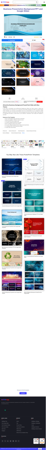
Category (3, 430)
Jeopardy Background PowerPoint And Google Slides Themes (11, 293)
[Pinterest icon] (14, 37)
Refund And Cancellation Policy (22, 432)
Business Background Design (31, 130)
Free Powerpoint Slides (6, 425)
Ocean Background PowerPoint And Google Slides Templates (11, 227)
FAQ (17, 423)
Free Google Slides (5, 423)
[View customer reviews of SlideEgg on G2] (42, 441)
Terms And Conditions (21, 426)
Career (32, 425)
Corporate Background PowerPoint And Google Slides (12, 205)
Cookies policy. (18, 449)
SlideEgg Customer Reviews (36, 428)
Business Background (12, 130)
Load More (23, 393)
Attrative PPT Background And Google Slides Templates (10, 177)
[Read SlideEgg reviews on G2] (36, 441)
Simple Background (21, 130)
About (18, 421)
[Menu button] (44, 2)
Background (5, 130)
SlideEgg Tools (4, 421)
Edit (39, 40)
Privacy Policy (19, 425)
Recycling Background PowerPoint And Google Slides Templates (12, 268)
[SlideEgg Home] (23, 399)
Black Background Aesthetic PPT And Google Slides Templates (11, 248)
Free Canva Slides (5, 426)
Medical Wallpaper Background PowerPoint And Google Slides (33, 293)
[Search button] (36, 2)
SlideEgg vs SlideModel (35, 423)
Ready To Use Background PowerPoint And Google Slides (33, 257)
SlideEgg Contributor (35, 426)
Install (40, 101)
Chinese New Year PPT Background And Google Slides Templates (33, 236)
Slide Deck (4, 428)
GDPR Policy (19, 430)
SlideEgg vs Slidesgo (35, 421)
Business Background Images (16, 132)
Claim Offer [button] (39, 5)
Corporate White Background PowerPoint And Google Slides (34, 185)
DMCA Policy (19, 428)
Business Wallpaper (6, 132)
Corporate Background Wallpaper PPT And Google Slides (33, 215)
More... (23, 132)
